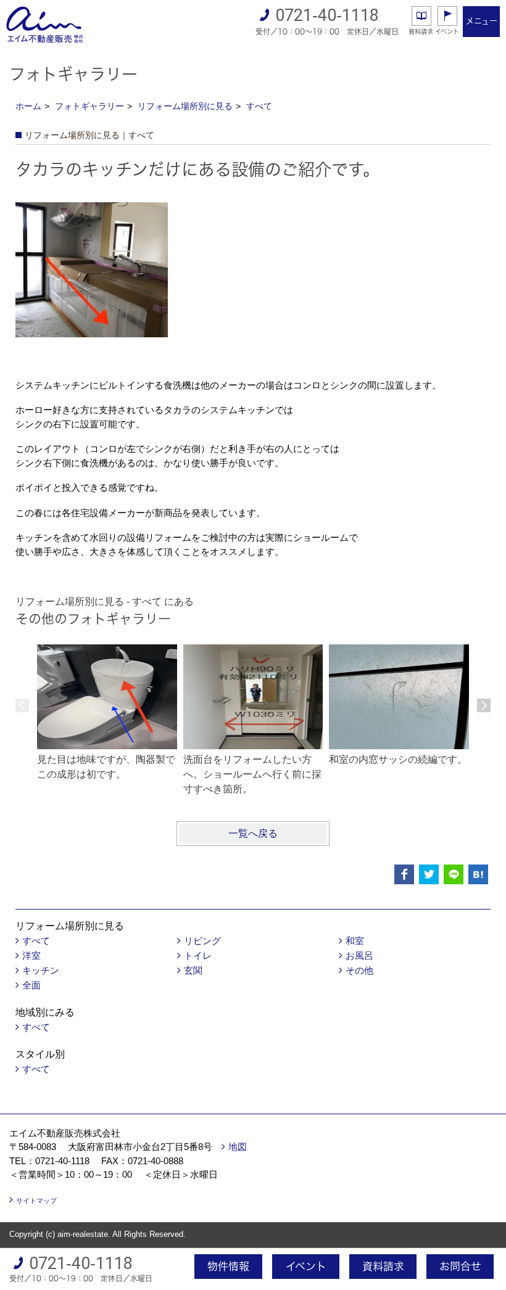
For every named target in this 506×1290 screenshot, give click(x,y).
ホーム (28, 106)
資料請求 (421, 31)
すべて (259, 106)
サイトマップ (36, 1200)
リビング (202, 940)
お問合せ (460, 1266)
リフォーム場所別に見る (185, 106)
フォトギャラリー (89, 106)
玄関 (193, 970)
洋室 (31, 955)
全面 (31, 985)
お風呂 (359, 955)
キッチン (40, 970)
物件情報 (228, 1266)
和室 (355, 940)
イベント (447, 31)
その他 (359, 970)
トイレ (198, 955)
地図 (237, 1146)
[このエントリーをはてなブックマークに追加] (478, 874)
